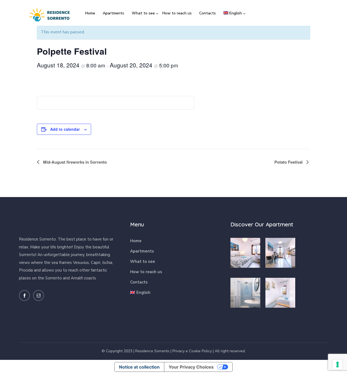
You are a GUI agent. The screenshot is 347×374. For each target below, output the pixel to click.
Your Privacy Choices (191, 367)
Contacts (207, 13)
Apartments (113, 13)
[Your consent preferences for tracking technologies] (337, 364)
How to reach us (177, 13)
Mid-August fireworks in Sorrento (74, 162)
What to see (143, 13)
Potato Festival (289, 162)
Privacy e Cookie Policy (192, 351)
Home (90, 13)
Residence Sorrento (152, 351)
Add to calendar (65, 129)
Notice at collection (139, 367)
